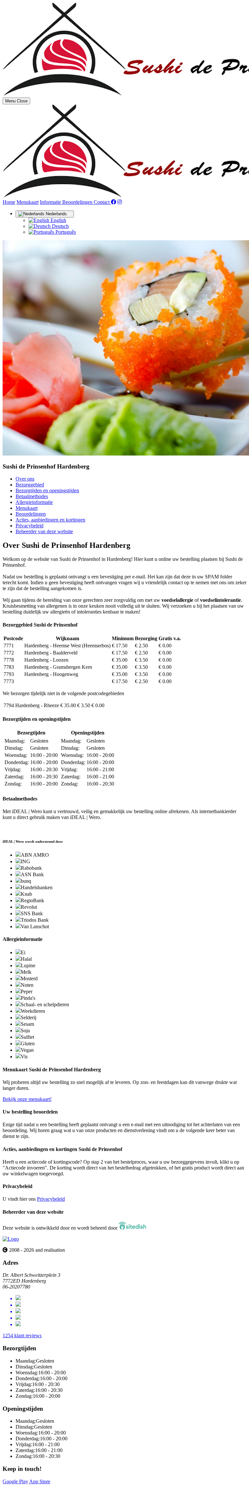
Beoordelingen (78, 202)
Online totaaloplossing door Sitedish (40, 1487)
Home (9, 202)
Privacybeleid (29, 525)
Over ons (25, 479)
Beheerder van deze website (44, 531)
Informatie (51, 202)
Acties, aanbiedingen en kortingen (50, 519)
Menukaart (28, 202)
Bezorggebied (30, 484)
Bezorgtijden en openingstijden (47, 490)
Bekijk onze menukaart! (27, 1099)
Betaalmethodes (32, 496)
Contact (102, 202)
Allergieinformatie (34, 502)
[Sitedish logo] (11, 1239)
